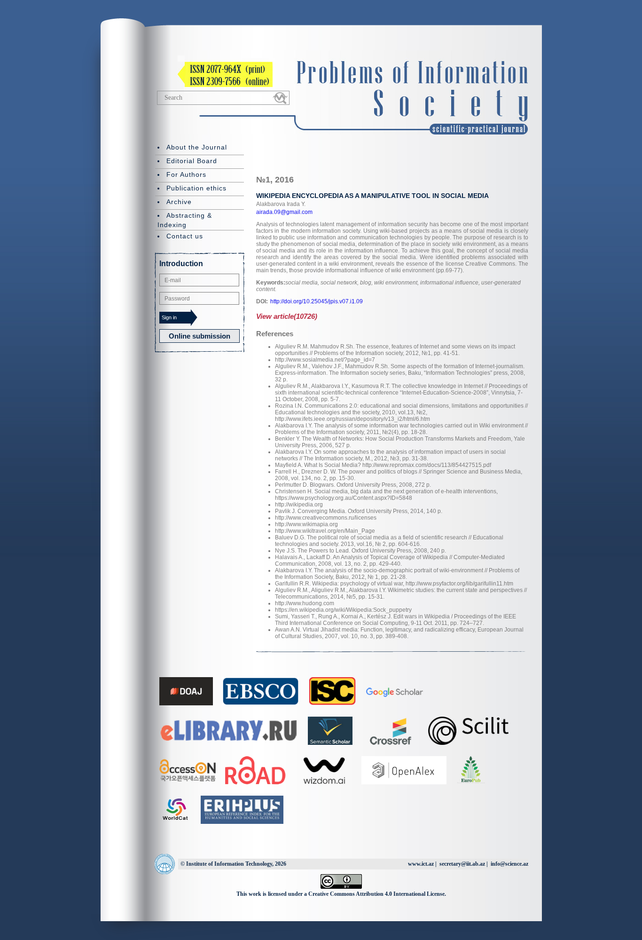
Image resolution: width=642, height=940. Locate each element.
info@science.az (509, 864)
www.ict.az (421, 864)
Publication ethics (196, 188)
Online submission (199, 336)
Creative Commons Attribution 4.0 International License (376, 894)
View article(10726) (286, 316)
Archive (179, 201)
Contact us (184, 236)
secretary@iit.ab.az (462, 864)
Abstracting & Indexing (184, 220)
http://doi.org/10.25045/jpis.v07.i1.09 (316, 301)
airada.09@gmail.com (284, 212)
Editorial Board (191, 161)
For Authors (186, 174)
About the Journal (196, 147)
